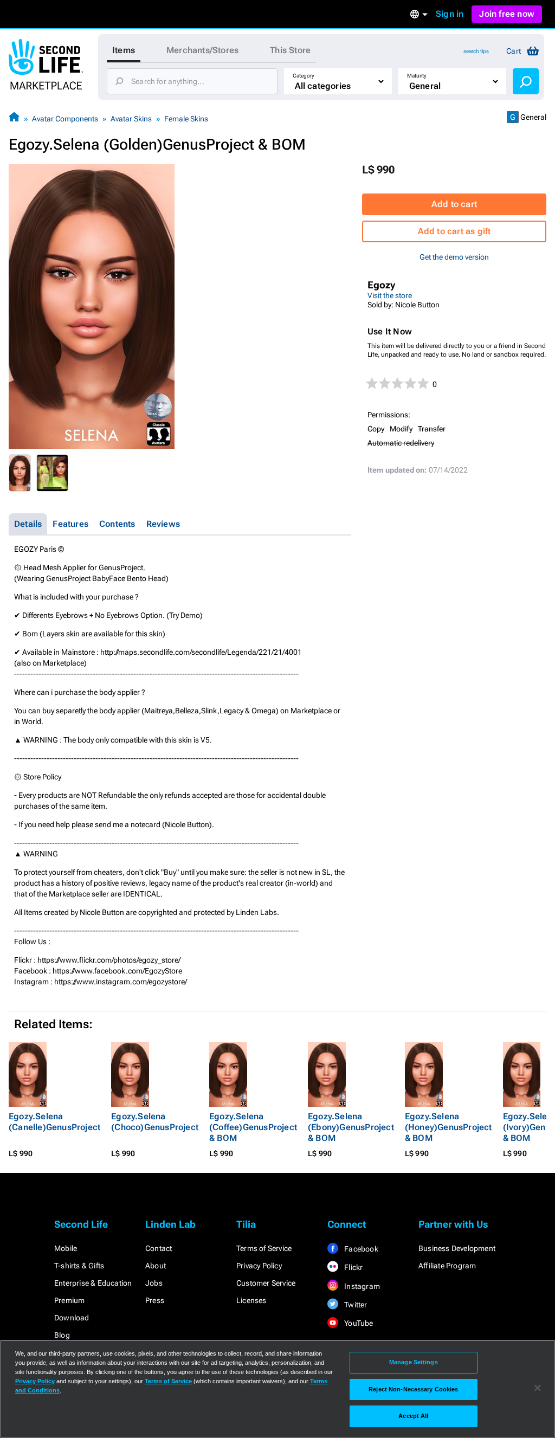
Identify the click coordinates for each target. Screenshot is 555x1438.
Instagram (361, 1286)
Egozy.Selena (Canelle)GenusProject (54, 1121)
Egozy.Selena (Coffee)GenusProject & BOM (253, 1127)
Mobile (65, 1248)
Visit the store (389, 295)
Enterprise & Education (93, 1283)
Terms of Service (264, 1248)
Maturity (417, 76)
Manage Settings (413, 1362)
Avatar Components (65, 118)
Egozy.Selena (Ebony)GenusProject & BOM (351, 1127)
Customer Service (265, 1283)
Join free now (506, 14)
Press (154, 1300)
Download (71, 1317)
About (155, 1265)
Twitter (355, 1304)
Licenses (251, 1300)
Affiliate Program (447, 1265)
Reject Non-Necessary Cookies (413, 1389)
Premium (69, 1300)
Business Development (456, 1248)
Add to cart (454, 204)
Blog (62, 1335)
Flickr (353, 1267)
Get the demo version (454, 257)
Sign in (449, 14)
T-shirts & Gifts (79, 1265)
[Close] (538, 1388)
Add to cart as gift (454, 231)
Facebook (360, 1248)
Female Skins (186, 118)
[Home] (14, 118)
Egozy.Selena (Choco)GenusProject (154, 1121)
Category (303, 76)
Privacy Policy (259, 1265)
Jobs (154, 1283)
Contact (158, 1248)
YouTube (358, 1323)
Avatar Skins (131, 118)
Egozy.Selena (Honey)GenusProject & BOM (448, 1127)
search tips (476, 51)
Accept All (413, 1416)
